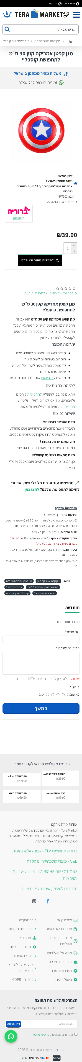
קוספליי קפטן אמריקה (17, 593)
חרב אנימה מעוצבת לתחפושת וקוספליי (16, 793)
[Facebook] (48, 901)
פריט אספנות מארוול (44, 593)
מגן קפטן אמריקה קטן (48, 581)
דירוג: (75, 687)
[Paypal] (57, 1058)
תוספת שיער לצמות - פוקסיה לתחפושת (54, 774)
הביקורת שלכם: (68, 648)
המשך (41, 708)
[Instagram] (34, 901)
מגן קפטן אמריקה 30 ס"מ (19, 581)
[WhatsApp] (11, 1036)
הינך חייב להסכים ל (52, 1035)
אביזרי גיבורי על (14, 587)
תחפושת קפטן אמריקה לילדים (43, 587)
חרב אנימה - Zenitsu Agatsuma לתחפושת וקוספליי (54, 793)
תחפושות (47, 377)
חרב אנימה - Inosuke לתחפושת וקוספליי (16, 776)
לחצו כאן (32, 489)
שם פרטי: (72, 631)
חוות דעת (72, 607)
